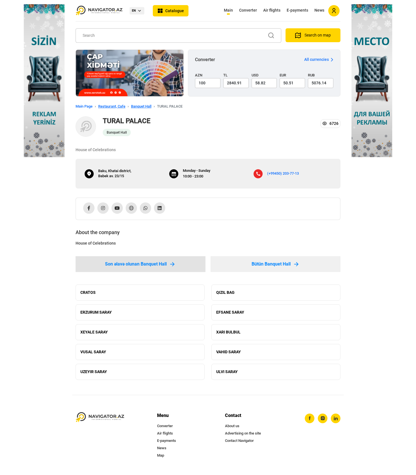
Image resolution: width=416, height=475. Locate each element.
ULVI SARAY (227, 371)
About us (232, 426)
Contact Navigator (239, 440)
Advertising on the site (243, 433)
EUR (283, 75)
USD (255, 75)
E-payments (297, 10)
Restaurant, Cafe (111, 106)
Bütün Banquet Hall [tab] (271, 264)
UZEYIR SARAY (93, 371)
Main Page (84, 106)
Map (160, 455)
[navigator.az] (100, 417)
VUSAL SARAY (93, 352)
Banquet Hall (141, 106)
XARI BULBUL (228, 332)
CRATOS (88, 292)
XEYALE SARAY (94, 332)
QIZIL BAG (225, 292)
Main (228, 10)
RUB (311, 75)
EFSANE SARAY (230, 312)
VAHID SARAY (228, 352)
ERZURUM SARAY (96, 312)
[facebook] (309, 418)
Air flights (271, 10)
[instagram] (322, 418)
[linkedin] (335, 418)
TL (225, 75)
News (319, 10)
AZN (198, 75)
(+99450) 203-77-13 (283, 173)
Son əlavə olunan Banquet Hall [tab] (136, 264)
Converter (248, 10)
